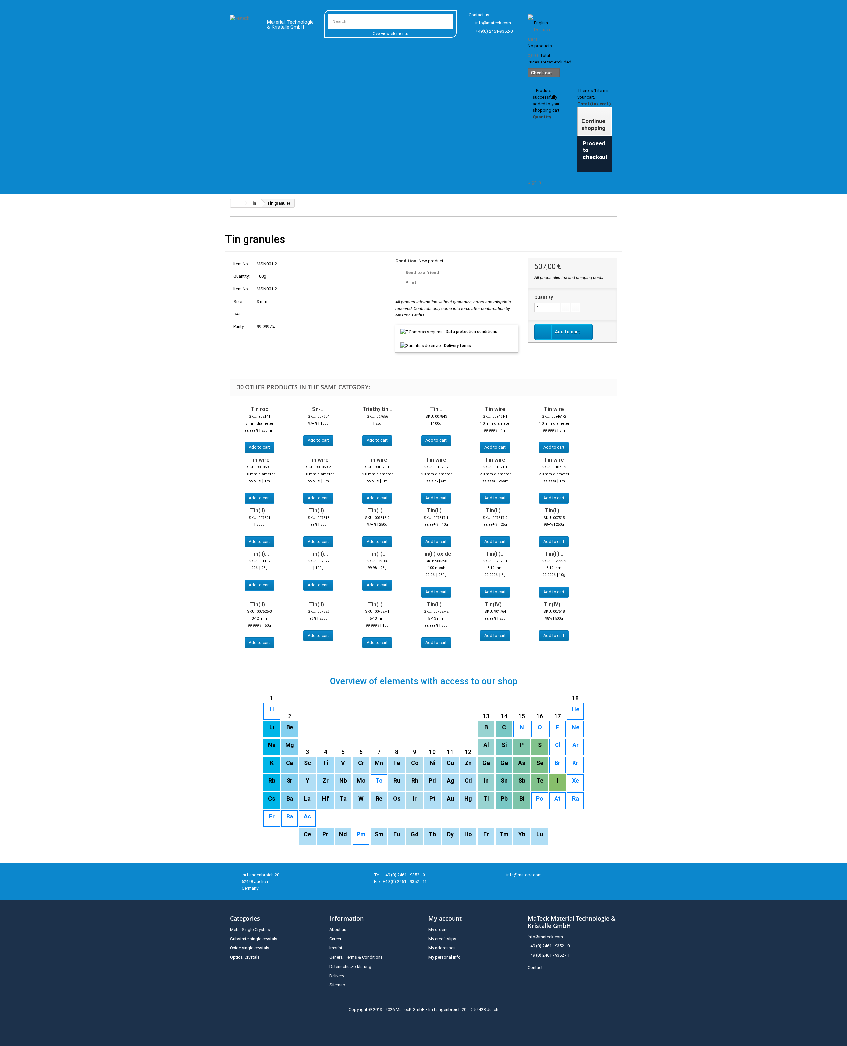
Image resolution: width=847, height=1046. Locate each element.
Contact (535, 967)
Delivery (336, 975)
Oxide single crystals (249, 947)
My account (445, 918)
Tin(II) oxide (436, 553)
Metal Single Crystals (250, 929)
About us (337, 929)
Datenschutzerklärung (350, 966)
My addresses (442, 947)
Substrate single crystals (253, 938)
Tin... (436, 409)
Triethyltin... (377, 409)
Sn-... (318, 409)
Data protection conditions (471, 331)
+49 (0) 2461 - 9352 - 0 (549, 945)
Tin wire (495, 409)
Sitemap (337, 985)
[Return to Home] (237, 203)
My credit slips (442, 938)
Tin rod (259, 409)
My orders (438, 929)
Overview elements (390, 33)
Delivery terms (457, 345)
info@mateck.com (493, 23)
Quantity (543, 297)
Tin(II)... (259, 510)
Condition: (406, 260)
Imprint (335, 947)
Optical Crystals (245, 957)
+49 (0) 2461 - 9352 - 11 (550, 955)
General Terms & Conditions (356, 957)
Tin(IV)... (495, 604)
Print (410, 282)
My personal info (444, 957)
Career (335, 938)
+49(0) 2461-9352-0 (494, 31)
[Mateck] (243, 26)
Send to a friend (422, 272)
